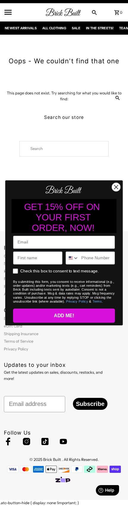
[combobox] (72, 258)
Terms (97, 301)
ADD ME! (64, 316)
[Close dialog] (116, 187)
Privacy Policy (77, 301)
